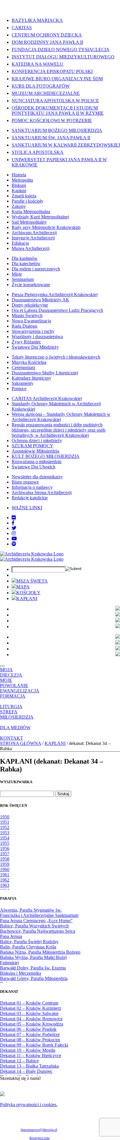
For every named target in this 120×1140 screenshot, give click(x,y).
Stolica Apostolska (37, 152)
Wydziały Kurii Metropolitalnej (40, 216)
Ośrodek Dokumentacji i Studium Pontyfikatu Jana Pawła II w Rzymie (58, 110)
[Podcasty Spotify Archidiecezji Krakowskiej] (14, 543)
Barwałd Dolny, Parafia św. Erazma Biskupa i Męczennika (33, 970)
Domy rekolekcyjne (30, 305)
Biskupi (19, 185)
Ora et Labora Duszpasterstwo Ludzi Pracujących (57, 310)
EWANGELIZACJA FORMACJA (19, 693)
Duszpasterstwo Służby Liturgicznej (45, 372)
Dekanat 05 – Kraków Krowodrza (31, 1023)
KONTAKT (11, 738)
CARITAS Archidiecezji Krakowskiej (47, 398)
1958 (4, 858)
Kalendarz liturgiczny (31, 378)
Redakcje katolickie (30, 497)
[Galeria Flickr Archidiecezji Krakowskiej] (14, 517)
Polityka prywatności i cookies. (28, 1104)
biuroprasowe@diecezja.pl (39, 1130)
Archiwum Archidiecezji (34, 232)
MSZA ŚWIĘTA (32, 580)
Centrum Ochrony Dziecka (47, 34)
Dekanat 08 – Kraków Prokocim (30, 1039)
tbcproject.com (39, 1138)
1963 (4, 885)
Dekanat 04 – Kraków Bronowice (31, 1018)
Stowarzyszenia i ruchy (33, 331)
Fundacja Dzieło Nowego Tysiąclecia (61, 49)
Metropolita (22, 180)
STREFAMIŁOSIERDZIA (16, 714)
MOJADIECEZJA (11, 672)
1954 (4, 837)
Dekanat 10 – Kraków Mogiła (27, 1050)
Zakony (19, 206)
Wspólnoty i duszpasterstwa (37, 336)
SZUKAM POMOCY (32, 445)
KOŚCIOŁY (28, 592)
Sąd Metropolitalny (29, 222)
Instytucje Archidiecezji (33, 237)
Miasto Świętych (27, 315)
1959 (4, 864)
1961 (4, 874)
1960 (4, 869)
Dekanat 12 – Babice (19, 1060)
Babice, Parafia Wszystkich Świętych (34, 925)
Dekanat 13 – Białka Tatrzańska (29, 1065)
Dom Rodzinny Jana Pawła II (47, 42)
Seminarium (23, 279)
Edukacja (20, 243)
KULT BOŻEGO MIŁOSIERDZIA (46, 456)
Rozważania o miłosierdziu (36, 461)
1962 (4, 879)
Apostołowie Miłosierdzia (35, 451)
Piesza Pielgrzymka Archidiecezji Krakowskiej (55, 294)
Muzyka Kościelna (29, 362)
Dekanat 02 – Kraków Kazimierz (30, 1008)
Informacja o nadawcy (32, 487)
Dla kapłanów (25, 258)
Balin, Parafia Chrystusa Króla (28, 946)
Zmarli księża (24, 195)
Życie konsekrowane (31, 284)
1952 (4, 827)
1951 (4, 822)
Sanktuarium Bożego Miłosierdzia (57, 130)
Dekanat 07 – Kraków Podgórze (30, 1034)
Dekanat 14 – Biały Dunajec (26, 1071)
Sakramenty (22, 383)
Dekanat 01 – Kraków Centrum (29, 1002)
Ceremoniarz (23, 367)
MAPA (23, 586)
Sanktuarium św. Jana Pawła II (51, 137)
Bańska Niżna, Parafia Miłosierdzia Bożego (40, 952)
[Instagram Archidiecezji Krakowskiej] (14, 533)
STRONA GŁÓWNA (20, 743)
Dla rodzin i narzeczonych (36, 268)
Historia (19, 174)
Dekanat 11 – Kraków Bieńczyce (30, 1055)
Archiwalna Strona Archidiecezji (42, 492)
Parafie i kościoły (27, 201)
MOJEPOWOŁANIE (14, 683)
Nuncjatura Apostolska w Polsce (55, 100)
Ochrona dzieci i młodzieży (37, 440)
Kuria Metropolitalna (31, 211)
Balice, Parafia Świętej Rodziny (29, 941)
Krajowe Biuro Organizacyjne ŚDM (57, 78)
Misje (17, 274)
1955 (4, 843)
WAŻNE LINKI (27, 507)
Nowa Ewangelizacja (31, 320)
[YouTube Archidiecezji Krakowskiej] (14, 538)
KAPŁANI (26, 598)
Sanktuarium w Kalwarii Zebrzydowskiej (66, 144)
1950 (4, 816)
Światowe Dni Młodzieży (35, 347)
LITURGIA (11, 706)
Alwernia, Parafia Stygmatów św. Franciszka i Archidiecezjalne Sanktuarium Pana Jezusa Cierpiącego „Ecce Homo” (39, 915)
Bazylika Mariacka (37, 20)
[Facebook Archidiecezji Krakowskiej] (13, 522)
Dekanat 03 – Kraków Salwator (29, 1013)
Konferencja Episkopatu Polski (52, 71)
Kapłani (19, 190)
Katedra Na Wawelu (37, 64)
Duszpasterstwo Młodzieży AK (40, 299)
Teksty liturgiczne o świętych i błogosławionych (56, 356)
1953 (4, 832)
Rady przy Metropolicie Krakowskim (46, 227)
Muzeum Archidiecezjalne (46, 93)
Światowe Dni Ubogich (33, 466)
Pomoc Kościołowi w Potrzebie (52, 120)
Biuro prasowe (25, 481)
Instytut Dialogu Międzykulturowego (63, 56)
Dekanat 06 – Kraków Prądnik (28, 1029)
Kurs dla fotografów (41, 86)
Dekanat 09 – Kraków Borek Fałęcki (34, 1044)
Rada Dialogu (24, 326)
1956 (4, 848)
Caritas (22, 27)
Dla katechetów (26, 263)
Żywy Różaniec (26, 341)
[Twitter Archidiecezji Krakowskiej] (14, 528)
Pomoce (19, 388)
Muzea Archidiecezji (31, 248)
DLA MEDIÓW (15, 727)
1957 (4, 853)
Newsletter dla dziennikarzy (37, 476)
